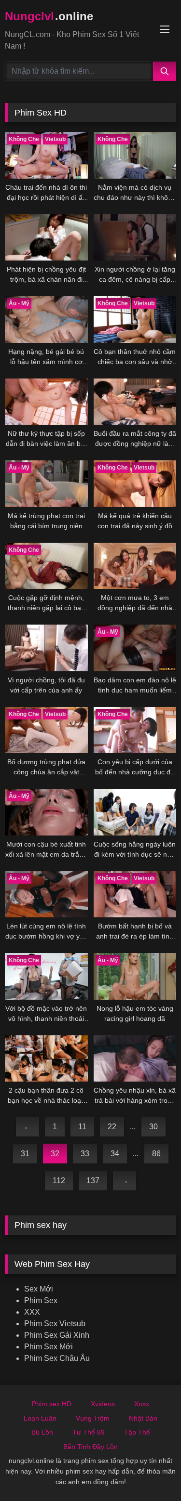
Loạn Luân (40, 1418)
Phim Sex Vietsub (54, 1323)
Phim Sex (40, 1300)
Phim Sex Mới (48, 1347)
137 (92, 1180)
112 (59, 1180)
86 (156, 1153)
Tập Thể (137, 1432)
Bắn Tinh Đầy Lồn (90, 1446)
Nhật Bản (143, 1418)
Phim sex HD (51, 1404)
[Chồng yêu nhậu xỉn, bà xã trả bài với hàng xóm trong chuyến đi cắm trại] (135, 1058)
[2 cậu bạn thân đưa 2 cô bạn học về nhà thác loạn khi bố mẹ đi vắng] (46, 1058)
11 (82, 1126)
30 (153, 1126)
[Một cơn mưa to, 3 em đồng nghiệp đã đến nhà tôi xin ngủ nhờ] (135, 566)
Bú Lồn (42, 1432)
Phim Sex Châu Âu (57, 1358)
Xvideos (103, 1404)
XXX (32, 1312)
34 (115, 1153)
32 (55, 1153)
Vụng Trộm (93, 1418)
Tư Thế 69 (88, 1432)
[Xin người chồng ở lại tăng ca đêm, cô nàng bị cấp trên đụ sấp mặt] (135, 237)
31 (25, 1153)
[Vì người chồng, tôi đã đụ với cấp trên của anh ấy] (46, 648)
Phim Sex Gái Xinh (56, 1335)
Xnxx (141, 1404)
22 (112, 1126)
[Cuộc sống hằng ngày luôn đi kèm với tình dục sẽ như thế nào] (135, 812)
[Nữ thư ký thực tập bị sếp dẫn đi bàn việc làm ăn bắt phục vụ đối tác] (46, 402)
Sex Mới (38, 1289)
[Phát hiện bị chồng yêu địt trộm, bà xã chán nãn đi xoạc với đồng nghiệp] (46, 237)
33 (85, 1153)
